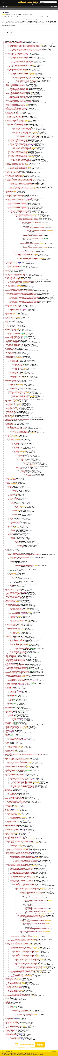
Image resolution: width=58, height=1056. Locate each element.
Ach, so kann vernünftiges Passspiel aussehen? (14, 664)
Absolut (7, 998)
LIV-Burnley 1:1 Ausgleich (10, 837)
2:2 (12, 1009)
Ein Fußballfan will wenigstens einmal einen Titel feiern (22, 557)
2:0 (5, 549)
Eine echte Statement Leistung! (12, 341)
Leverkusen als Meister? (10, 601)
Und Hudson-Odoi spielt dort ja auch (13, 344)
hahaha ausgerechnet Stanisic (11, 708)
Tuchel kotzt (8, 712)
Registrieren (55, 6)
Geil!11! (6, 687)
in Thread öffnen (53, 1051)
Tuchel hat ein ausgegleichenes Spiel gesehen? (17, 210)
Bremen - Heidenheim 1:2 (11, 1030)
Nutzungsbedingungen (25, 1054)
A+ (3, 2)
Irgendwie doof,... (13, 844)
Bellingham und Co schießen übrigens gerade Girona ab (16, 417)
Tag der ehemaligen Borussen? (11, 1019)
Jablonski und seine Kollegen (12, 812)
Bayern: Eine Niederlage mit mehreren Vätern (14, 82)
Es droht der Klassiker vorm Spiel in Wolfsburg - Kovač (21, 783)
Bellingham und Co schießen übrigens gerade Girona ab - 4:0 (18, 419)
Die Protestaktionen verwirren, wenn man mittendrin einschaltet (17, 995)
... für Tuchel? (9, 438)
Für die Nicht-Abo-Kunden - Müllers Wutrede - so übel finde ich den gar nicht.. (22, 43)
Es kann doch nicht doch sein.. (12, 604)
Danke (19, 257)
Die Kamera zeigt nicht (9, 314)
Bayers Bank (7, 416)
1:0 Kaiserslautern (8, 191)
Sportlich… (13, 617)
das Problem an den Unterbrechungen (12, 174)
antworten (4, 29)
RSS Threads (10, 1054)
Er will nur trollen (9, 112)
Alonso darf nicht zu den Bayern (16, 584)
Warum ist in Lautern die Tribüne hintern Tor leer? (15, 274)
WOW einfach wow (8, 790)
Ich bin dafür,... (9, 773)
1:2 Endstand (9, 192)
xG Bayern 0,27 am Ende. (11, 340)
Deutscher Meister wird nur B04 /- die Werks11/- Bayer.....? (17, 672)
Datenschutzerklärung (33, 1054)
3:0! (5, 320)
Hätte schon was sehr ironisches (14, 676)
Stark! (16, 369)
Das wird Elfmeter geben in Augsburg (20, 1010)
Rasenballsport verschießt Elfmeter (12, 825)
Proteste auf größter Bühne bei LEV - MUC (13, 726)
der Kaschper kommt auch (11, 426)
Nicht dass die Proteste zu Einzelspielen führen (14, 758)
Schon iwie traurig (8, 636)
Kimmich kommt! (8, 420)
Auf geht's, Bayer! (8, 722)
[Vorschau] (30, 41)
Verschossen (17, 1015)
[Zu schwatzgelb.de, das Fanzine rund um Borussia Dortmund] (29, 3)
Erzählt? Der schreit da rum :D (14, 265)
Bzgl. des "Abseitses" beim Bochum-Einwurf (14, 757)
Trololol (9, 698)
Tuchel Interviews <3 (9, 400)
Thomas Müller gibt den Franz (11, 196)
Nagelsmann (7, 750)
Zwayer (6, 734)
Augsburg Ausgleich (9, 833)
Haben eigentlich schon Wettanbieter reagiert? (14, 830)
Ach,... (7, 673)
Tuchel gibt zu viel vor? (12, 262)
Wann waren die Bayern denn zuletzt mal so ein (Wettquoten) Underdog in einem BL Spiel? (23, 754)
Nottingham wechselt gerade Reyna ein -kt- (13, 342)
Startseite (4, 6)
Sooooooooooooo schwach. (11, 826)
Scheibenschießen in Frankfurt (11, 828)
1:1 (6, 1003)
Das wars (6, 434)
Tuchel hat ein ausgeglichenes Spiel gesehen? (15, 199)
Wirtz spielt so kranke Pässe (10, 329)
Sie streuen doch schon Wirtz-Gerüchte (18, 428)
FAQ (7, 6)
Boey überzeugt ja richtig (10, 653)
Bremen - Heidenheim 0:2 (10, 1029)
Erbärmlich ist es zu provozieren (12, 115)
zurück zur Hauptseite (7, 9)
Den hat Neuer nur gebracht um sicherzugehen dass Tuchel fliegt (21, 279)
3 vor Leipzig (7, 789)
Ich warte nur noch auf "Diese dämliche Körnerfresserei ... (18, 198)
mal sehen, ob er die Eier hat (12, 736)
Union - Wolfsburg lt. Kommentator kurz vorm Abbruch (16, 838)
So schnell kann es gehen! (10, 745)
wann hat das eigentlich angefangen (13, 637)
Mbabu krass (7, 803)
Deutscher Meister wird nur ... (12, 684)
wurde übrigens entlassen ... (12, 753)
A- (1, 2)
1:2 (8, 1005)
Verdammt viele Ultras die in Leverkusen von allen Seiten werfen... (18, 724)
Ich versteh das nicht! (15, 1038)
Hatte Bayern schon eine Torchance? (12, 380)
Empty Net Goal (8, 318)
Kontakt (15, 1054)
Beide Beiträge (13, 614)
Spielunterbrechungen (9, 771)
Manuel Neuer (7, 303)
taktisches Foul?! (8, 707)
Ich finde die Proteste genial (10, 978)
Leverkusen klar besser (9, 598)
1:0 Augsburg (7, 1001)
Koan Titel (7, 270)
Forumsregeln (40, 1054)
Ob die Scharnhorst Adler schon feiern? (13, 170)
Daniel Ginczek (9, 1021)
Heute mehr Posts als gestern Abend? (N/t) (13, 108)
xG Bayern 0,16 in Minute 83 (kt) (11, 337)
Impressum (19, 1054)
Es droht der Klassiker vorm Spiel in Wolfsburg (14, 774)
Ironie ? (11, 556)
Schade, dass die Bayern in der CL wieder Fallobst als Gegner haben (19, 290)
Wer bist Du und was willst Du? (12, 113)
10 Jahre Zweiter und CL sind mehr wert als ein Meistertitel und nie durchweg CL (24, 554)
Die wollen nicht (9, 381)
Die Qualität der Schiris (9, 810)
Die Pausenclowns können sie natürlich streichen (16, 984)
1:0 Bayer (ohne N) (8, 711)
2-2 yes (11, 1006)
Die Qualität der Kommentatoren (14, 824)
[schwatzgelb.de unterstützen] (29, 1047)
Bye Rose (7, 997)
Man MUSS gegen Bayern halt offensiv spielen (14, 657)
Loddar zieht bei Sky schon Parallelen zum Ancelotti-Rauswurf (17, 178)
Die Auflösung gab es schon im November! (25, 565)
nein (7, 663)
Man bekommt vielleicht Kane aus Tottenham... (16, 350)
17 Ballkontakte (9, 352)
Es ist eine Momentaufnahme (14, 553)
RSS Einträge (4, 1054)
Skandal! (8, 730)
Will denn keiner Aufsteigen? (12, 1034)
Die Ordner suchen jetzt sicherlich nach (14, 728)
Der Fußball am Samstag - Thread (10, 41)
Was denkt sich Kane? (9, 348)
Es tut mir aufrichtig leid (9, 283)
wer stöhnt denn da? (9, 1031)
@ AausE (30, 14)
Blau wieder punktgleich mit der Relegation (15, 195)
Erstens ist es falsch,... (18, 974)
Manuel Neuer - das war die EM (12, 305)
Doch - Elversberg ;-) (12, 1035)
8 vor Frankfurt (8, 809)
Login (52, 6)
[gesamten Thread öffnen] (31, 41)
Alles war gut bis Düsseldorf (13, 194)
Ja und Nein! (13, 632)
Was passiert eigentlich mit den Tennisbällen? (14, 765)
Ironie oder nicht (9, 688)
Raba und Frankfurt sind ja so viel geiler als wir (14, 798)
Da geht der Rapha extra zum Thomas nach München (21, 183)
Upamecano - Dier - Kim (9, 415)
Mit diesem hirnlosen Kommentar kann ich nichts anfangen (18, 853)
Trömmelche (7, 547)
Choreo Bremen (8, 1017)
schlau (6, 731)
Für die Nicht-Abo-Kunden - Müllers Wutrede (14, 42)
